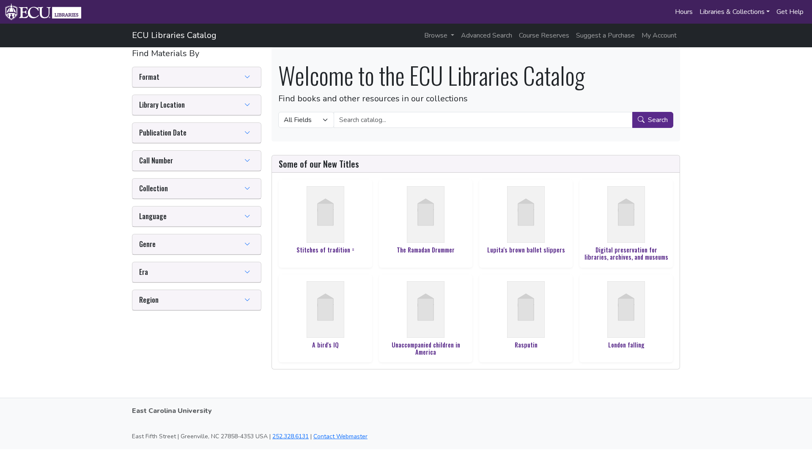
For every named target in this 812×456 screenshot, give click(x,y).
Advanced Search (486, 35)
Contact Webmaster (340, 436)
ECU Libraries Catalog (174, 35)
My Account (659, 35)
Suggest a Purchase (605, 35)
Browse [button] (436, 35)
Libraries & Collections (732, 11)
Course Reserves (544, 35)
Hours (684, 11)
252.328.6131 (290, 436)
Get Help (790, 11)
